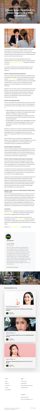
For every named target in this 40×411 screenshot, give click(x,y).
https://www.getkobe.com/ (15, 227)
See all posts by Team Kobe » (12, 267)
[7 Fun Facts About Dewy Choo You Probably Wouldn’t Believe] (20, 329)
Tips (25, 6)
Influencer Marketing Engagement (12, 306)
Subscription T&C (24, 387)
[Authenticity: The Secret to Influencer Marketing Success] (20, 303)
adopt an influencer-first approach (16, 62)
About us (7, 383)
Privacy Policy (24, 383)
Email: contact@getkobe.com (27, 399)
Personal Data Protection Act (27, 385)
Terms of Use (23, 381)
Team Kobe (12, 18)
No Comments (27, 18)
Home (6, 381)
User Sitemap (8, 389)
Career (6, 387)
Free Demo (7, 385)
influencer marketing (18, 6)
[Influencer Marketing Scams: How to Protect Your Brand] (20, 356)
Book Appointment (25, 397)
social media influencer (20, 219)
